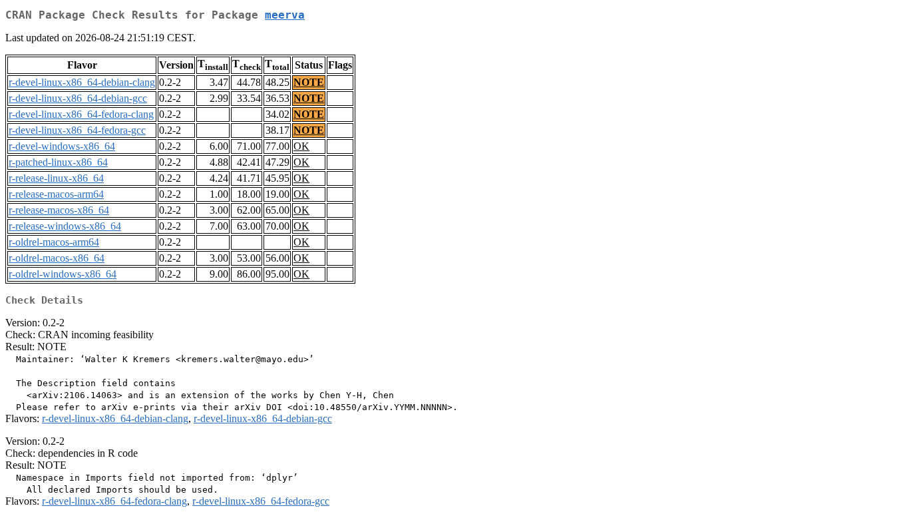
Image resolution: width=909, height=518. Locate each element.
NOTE (308, 82)
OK (301, 146)
